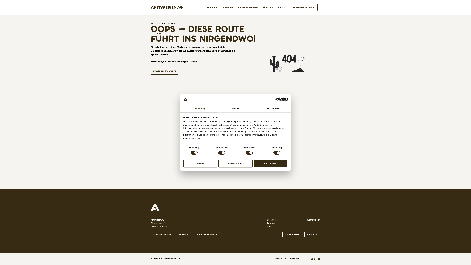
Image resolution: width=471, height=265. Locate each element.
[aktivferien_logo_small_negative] (155, 207)
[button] (220, 7)
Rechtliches (278, 259)
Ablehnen (200, 164)
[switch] (221, 153)
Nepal (268, 226)
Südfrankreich (313, 220)
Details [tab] (235, 108)
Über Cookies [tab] (272, 108)
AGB (286, 259)
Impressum (294, 259)
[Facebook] (319, 259)
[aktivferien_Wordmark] (167, 7)
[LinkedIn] (312, 259)
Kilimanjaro (271, 223)
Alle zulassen (270, 164)
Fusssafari (271, 220)
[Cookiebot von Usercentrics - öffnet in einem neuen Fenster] (277, 100)
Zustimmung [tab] (199, 108)
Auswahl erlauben (235, 164)
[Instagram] (315, 259)
